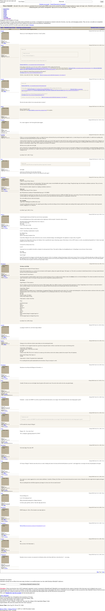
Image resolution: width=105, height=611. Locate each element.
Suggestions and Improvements (23, 27)
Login (5, 15)
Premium (6, 17)
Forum (5, 14)
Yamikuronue (3, 397)
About (5, 13)
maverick (2, 325)
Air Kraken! (31, 72)
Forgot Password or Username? (58, 4)
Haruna (2, 45)
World (5, 10)
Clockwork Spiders (45, 69)
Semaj (2, 380)
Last (103, 572)
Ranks (5, 11)
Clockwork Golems (38, 68)
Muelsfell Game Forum (9, 27)
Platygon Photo (32, 525)
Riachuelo (2, 120)
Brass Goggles (38, 110)
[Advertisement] (9, 576)
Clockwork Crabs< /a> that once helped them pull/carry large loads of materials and (52, 90)
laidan (2, 493)
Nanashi (2, 31)
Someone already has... (32, 64)
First (98, 572)
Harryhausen (3, 177)
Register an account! (44, 4)
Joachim (2, 538)
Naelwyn (2, 214)
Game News (6, 9)
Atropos (2, 340)
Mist (2, 159)
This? (52, 75)
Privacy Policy (3, 609)
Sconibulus (3, 134)
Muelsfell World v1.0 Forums (97, 27)
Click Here (6, 191)
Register (32, 25)
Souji (2, 461)
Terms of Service (12, 609)
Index (2, 27)
